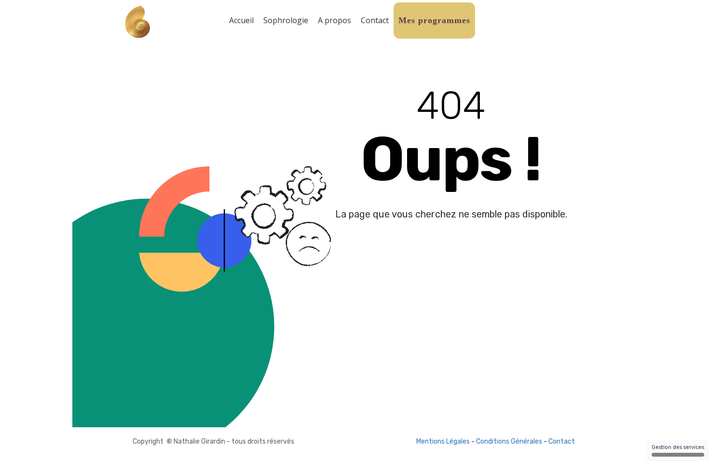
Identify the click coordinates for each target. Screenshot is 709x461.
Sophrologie (285, 20)
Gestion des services (678, 447)
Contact (375, 20)
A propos (334, 20)
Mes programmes (434, 20)
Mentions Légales (443, 441)
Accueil (241, 20)
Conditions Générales (509, 441)
